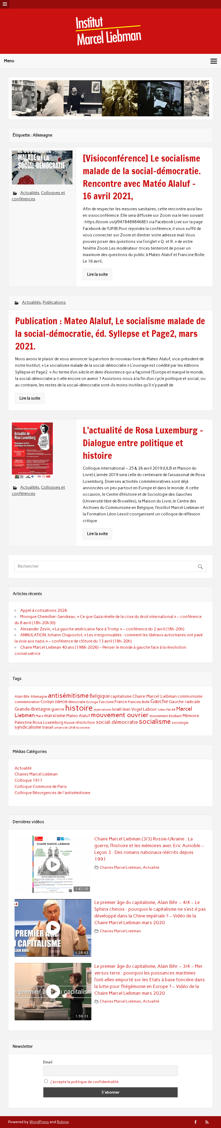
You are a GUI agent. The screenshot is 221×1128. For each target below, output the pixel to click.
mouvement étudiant (166, 716)
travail (47, 727)
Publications (54, 302)
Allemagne (38, 696)
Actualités (29, 192)
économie (83, 727)
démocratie (76, 702)
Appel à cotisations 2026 (43, 610)
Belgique (99, 696)
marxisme (54, 715)
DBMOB (61, 702)
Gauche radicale (184, 701)
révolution (85, 722)
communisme (190, 696)
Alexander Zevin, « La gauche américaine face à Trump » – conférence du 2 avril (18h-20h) (102, 629)
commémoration (27, 702)
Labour (150, 709)
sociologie (180, 723)
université (61, 727)
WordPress (39, 1122)
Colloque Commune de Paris (41, 786)
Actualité (23, 768)
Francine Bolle (139, 702)
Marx (39, 716)
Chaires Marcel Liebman (36, 774)
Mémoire (190, 715)
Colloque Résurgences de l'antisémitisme (52, 792)
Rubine (62, 1122)
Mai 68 (170, 709)
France (121, 701)
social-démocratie (117, 722)
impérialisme (102, 709)
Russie (69, 723)
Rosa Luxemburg (48, 722)
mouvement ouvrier (120, 715)
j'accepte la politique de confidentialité (84, 1082)
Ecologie (92, 702)
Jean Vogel (132, 709)
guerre (57, 709)
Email (47, 1062)
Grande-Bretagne (32, 709)
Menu (9, 60)
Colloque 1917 (28, 780)
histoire (79, 708)
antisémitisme (68, 695)
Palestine (23, 722)
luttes (161, 709)
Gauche (159, 701)
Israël (117, 709)
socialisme (155, 721)
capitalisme (121, 696)
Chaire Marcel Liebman (154, 696)
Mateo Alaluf (78, 715)
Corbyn (47, 701)
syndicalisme (28, 727)
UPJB (71, 727)
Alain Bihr (22, 696)
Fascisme (106, 702)
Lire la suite (97, 274)
